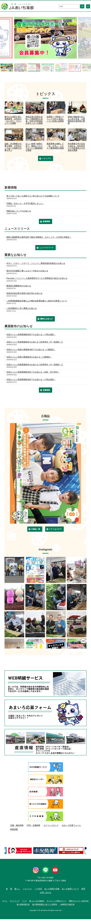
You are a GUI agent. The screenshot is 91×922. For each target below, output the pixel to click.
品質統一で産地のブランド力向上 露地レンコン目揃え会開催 (55, 119)
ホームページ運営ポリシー (56, 901)
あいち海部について (70, 889)
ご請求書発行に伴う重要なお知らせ (21, 308)
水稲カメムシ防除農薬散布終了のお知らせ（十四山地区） (31, 334)
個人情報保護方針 (23, 904)
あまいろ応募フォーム (71, 825)
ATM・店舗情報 (33, 825)
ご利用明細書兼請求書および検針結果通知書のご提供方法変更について (36, 301)
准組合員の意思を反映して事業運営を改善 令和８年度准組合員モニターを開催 (34, 120)
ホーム (4, 901)
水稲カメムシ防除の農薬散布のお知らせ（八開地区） (29, 357)
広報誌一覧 (35, 529)
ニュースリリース (46, 248)
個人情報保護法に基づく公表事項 (44, 904)
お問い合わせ (45, 893)
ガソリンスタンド (51, 825)
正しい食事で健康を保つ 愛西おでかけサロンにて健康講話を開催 (34, 147)
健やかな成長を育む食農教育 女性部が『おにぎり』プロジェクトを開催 (13, 120)
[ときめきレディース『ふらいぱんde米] (76, 570)
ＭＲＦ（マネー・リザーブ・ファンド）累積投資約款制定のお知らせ (35, 263)
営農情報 (46, 390)
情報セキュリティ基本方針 (79, 901)
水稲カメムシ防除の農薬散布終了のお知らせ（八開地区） (31, 350)
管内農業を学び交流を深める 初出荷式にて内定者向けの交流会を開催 (76, 147)
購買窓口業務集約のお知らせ (18, 286)
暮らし (17, 889)
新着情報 (46, 221)
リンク (24, 901)
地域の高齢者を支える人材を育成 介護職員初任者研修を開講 (76, 120)
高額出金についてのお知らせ (18, 211)
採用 (83, 889)
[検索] (82, 6)
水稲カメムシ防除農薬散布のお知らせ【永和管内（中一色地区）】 (34, 342)
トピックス (46, 158)
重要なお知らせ (46, 319)
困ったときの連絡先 (36, 901)
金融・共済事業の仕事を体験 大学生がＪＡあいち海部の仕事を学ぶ (13, 147)
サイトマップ (15, 901)
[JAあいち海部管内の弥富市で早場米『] (76, 624)
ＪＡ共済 (38, 889)
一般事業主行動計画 (66, 904)
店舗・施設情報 (16, 825)
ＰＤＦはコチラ (55, 529)
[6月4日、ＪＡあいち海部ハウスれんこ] (35, 597)
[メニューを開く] (88, 6)
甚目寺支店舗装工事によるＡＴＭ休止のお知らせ (27, 271)
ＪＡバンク (27, 889)
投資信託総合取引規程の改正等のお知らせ (24, 293)
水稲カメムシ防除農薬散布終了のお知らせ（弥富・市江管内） (32, 372)
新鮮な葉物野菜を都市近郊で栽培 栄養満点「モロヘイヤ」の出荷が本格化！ (38, 237)
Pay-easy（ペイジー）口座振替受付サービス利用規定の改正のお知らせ (36, 278)
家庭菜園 (14, 829)
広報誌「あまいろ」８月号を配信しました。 (25, 203)
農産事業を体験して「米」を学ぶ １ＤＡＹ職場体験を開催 (55, 146)
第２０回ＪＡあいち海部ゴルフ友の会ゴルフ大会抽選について (32, 196)
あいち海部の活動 (51, 889)
